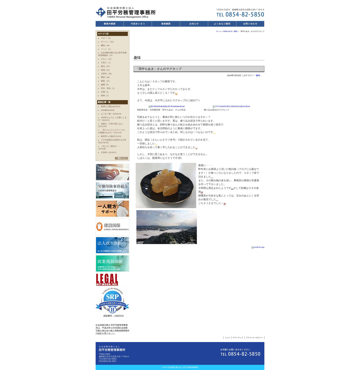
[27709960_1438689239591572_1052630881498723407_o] (166, 243)
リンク (227, 338)
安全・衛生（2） (108, 88)
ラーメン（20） (108, 42)
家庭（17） (106, 81)
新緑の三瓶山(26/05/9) (110, 107)
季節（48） (106, 77)
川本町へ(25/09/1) (108, 153)
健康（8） (105, 85)
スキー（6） (106, 38)
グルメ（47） (107, 59)
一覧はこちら (121, 158)
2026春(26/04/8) (107, 110)
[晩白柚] (166, 207)
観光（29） (106, 66)
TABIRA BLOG (227, 31)
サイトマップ (238, 338)
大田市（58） (107, 74)
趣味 (235, 31)
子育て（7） (106, 63)
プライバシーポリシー (254, 338)
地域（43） (106, 70)
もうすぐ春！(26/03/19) (111, 114)
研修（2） (105, 96)
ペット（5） (106, 49)
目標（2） (105, 92)
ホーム (218, 31)
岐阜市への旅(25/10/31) (111, 136)
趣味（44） (106, 46)
